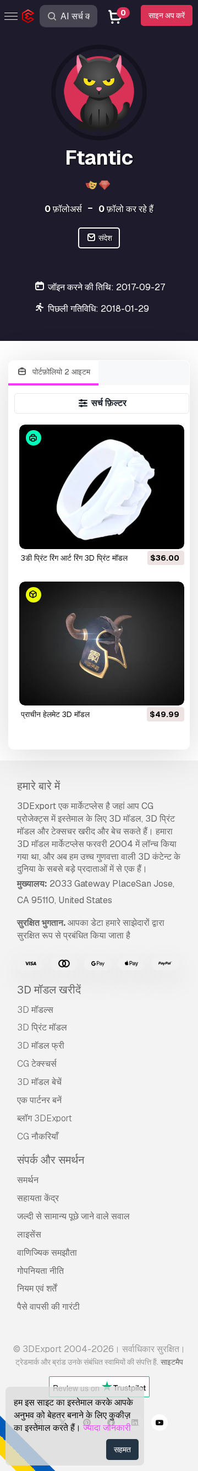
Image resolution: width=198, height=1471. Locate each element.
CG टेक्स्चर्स (37, 1064)
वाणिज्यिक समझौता (47, 1252)
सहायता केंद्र (38, 1198)
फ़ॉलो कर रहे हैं (125, 209)
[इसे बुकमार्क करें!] (168, 533)
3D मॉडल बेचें (39, 1082)
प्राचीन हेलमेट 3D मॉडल (55, 714)
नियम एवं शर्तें (37, 1288)
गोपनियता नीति (40, 1271)
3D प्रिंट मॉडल (42, 1027)
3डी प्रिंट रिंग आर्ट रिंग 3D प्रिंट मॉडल (74, 558)
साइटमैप (172, 1362)
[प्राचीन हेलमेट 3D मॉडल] (102, 643)
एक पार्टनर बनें (39, 1100)
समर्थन (27, 1180)
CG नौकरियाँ (37, 1136)
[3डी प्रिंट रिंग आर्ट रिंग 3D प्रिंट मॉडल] (102, 487)
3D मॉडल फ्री (40, 1045)
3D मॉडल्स (35, 1010)
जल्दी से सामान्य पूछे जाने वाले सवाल (73, 1216)
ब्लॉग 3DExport (44, 1118)
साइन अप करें (166, 15)
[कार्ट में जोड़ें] (146, 533)
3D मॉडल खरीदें (49, 990)
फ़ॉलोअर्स (63, 209)
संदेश (104, 238)
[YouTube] (159, 1424)
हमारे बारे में (38, 786)
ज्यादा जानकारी (107, 1428)
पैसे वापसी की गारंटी (48, 1306)
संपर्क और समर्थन (50, 1160)
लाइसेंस (29, 1234)
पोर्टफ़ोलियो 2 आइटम (60, 372)
